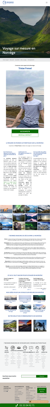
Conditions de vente (30, 397)
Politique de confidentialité (30, 394)
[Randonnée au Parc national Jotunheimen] (44, 209)
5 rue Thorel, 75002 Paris (42, 395)
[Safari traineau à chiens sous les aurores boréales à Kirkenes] (19, 209)
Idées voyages (23, 59)
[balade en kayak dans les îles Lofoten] (31, 217)
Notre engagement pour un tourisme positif (19, 394)
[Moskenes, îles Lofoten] (31, 209)
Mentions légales (30, 398)
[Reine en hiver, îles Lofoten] (6, 217)
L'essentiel (17, 59)
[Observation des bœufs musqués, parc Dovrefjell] (19, 226)
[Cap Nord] (44, 217)
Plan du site (17, 400)
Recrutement (29, 400)
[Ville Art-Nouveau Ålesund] (44, 226)
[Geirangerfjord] (19, 217)
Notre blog (6, 389)
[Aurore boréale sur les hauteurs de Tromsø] (31, 226)
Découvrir (12, 59)
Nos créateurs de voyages (18, 389)
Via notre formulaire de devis (42, 398)
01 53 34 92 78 (25, 131)
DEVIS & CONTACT (25, 135)
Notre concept (18, 391)
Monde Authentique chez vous (30, 391)
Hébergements (30, 59)
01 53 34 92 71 (42, 390)
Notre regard (6, 59)
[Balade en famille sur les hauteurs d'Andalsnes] (6, 226)
